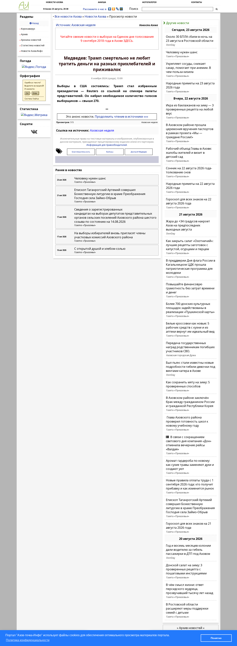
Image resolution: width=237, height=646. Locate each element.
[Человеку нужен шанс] (191, 54)
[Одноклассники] (114, 8)
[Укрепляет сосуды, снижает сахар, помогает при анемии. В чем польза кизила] (191, 69)
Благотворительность (81, 152)
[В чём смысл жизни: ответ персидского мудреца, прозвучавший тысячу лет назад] (191, 590)
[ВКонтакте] (110, 8)
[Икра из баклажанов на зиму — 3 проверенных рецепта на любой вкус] (191, 111)
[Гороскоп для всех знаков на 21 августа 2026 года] (191, 527)
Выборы (109, 152)
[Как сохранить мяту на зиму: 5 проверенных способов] (191, 386)
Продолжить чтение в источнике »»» (121, 117)
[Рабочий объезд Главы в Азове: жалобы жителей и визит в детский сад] (191, 154)
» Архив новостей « (190, 628)
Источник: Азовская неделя (76, 25)
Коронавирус (27, 28)
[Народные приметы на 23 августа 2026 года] (191, 87)
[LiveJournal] (117, 8)
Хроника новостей (30, 39)
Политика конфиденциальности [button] (27, 640)
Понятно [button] (216, 638)
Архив (24, 34)
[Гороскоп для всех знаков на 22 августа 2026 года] (191, 203)
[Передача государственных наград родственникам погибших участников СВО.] (191, 349)
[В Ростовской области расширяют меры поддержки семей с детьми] (191, 610)
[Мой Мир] (121, 8)
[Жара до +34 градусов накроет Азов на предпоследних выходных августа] (191, 227)
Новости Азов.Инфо (31, 51)
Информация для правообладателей (106, 145)
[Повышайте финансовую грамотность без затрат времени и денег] (191, 290)
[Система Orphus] (34, 100)
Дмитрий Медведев (139, 152)
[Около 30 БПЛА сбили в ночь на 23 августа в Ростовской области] (191, 40)
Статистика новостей (32, 45)
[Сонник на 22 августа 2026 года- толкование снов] (191, 172)
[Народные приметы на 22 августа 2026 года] (191, 187)
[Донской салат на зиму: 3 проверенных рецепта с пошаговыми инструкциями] (191, 571)
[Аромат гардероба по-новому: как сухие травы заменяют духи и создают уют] (191, 466)
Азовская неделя (149, 122)
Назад (35, 23)
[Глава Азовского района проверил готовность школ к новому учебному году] (191, 423)
